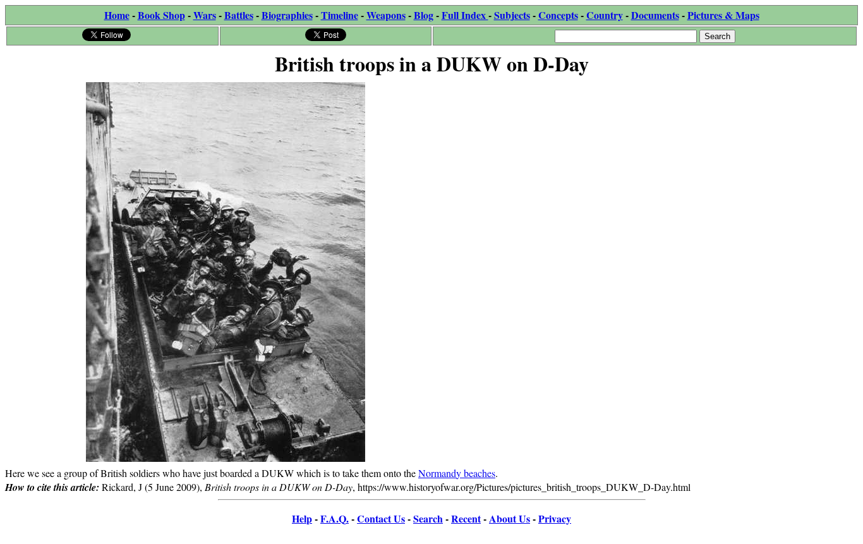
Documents (655, 15)
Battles (238, 15)
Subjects (512, 15)
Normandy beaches (456, 473)
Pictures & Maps (723, 15)
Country (604, 15)
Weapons (386, 15)
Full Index (465, 15)
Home (117, 15)
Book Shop (161, 15)
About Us (509, 518)
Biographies (287, 15)
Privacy (554, 518)
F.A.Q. (334, 518)
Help (302, 518)
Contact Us (381, 518)
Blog (423, 15)
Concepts (558, 15)
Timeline (339, 15)
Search (428, 518)
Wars (204, 15)
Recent (466, 518)
